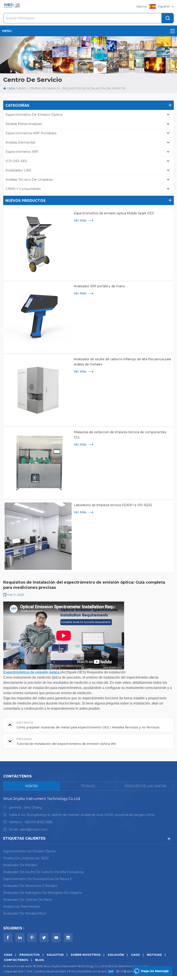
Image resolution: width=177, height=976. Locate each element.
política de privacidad (50, 971)
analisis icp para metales (21, 906)
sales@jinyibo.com (33, 829)
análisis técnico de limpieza (29, 179)
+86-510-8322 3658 (38, 822)
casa (11, 88)
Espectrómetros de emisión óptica (31, 672)
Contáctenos (16, 960)
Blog (39, 960)
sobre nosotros (86, 954)
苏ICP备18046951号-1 (130, 971)
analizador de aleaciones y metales (30, 886)
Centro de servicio (44, 88)
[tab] (31, 786)
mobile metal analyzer (24, 124)
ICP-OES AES (16, 161)
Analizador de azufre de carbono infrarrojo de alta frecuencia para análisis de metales (122, 361)
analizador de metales (20, 865)
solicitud (55, 954)
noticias (154, 954)
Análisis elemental (20, 142)
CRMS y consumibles (23, 189)
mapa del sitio (14, 971)
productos (29, 954)
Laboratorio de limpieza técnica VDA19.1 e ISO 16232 (113, 505)
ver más (80, 220)
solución (116, 954)
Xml (29, 971)
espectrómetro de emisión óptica (34, 114)
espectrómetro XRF (22, 152)
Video (22, 88)
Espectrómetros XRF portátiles (31, 133)
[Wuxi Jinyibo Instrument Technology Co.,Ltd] (12, 5)
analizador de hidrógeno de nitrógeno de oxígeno (42, 893)
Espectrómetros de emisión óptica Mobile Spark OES (114, 213)
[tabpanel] (88, 815)
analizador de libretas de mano (27, 900)
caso (135, 954)
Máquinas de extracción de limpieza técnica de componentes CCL (120, 434)
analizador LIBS (18, 170)
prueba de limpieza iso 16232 (26, 858)
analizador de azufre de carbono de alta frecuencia (43, 872)
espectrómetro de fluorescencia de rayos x (37, 879)
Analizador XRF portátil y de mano (99, 286)
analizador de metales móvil (24, 913)
